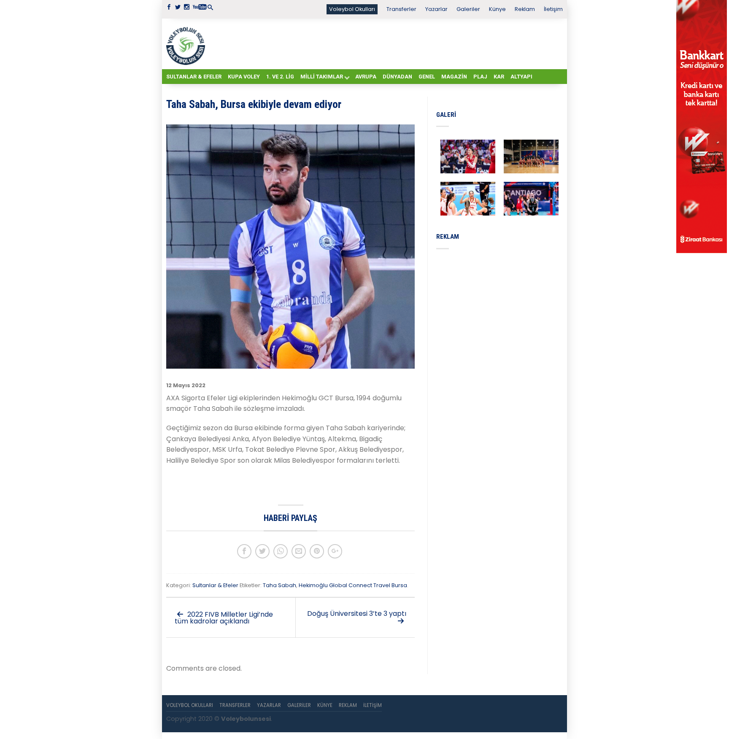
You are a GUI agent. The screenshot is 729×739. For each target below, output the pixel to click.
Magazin (454, 76)
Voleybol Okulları (352, 9)
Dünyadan (397, 76)
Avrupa (365, 76)
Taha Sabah (279, 585)
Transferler (401, 9)
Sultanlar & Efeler (193, 76)
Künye (497, 9)
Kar (499, 76)
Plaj (480, 76)
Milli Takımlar (321, 76)
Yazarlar (436, 9)
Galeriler (468, 9)
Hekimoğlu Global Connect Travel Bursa (353, 585)
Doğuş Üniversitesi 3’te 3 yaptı (356, 613)
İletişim (553, 9)
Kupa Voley (244, 76)
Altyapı (521, 76)
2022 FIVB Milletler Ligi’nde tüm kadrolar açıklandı (224, 618)
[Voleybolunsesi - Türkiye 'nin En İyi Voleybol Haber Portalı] (187, 44)
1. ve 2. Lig (280, 76)
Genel (426, 76)
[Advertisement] (385, 43)
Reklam (525, 9)
